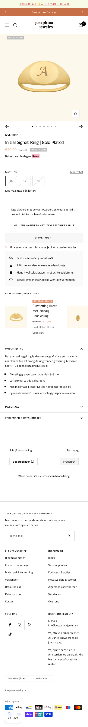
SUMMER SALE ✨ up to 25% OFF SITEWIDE (44, 4)
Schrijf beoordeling (20, 450)
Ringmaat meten (15, 558)
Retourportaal (13, 594)
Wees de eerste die (44, 476)
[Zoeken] (15, 25)
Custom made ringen (17, 565)
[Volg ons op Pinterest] (29, 625)
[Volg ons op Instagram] (19, 625)
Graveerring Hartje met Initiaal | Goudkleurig (44, 310)
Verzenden (11, 579)
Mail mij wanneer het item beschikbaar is (44, 225)
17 (24, 181)
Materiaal (12, 406)
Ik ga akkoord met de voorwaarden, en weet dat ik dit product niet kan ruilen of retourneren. (43, 211)
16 (11, 181)
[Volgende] (81, 126)
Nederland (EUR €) (17, 678)
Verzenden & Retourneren (23, 418)
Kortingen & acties (59, 572)
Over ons (53, 601)
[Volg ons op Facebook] (10, 625)
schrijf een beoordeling (56, 476)
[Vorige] (7, 126)
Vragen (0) (69, 461)
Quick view (38, 333)
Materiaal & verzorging (19, 572)
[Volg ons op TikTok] (10, 634)
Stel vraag (72, 450)
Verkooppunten (57, 565)
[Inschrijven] (68, 535)
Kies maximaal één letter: (20, 190)
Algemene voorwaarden (62, 587)
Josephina (12, 134)
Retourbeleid (13, 587)
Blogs (51, 558)
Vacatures (54, 594)
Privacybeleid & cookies (62, 579)
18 (38, 181)
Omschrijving (14, 348)
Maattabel (76, 172)
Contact (10, 601)
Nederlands (41, 678)
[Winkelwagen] (81, 25)
